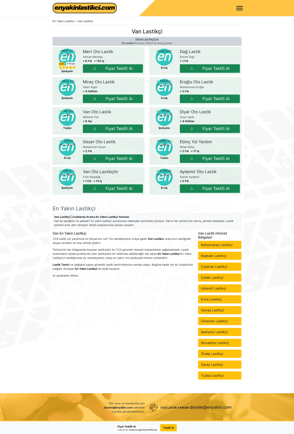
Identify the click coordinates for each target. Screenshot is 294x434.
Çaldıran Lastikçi (214, 267)
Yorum (71, 63)
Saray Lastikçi (212, 365)
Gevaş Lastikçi (212, 310)
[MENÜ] (239, 8)
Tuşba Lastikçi (212, 375)
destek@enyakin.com (211, 407)
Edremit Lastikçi (213, 288)
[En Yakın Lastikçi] (85, 8)
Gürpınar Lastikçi (214, 321)
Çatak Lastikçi (212, 278)
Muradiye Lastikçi (215, 343)
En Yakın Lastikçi (63, 21)
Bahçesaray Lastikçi (217, 245)
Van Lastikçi (85, 21)
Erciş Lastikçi (211, 299)
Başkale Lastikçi (213, 256)
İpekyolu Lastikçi (214, 332)
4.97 (61, 64)
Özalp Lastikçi (212, 354)
